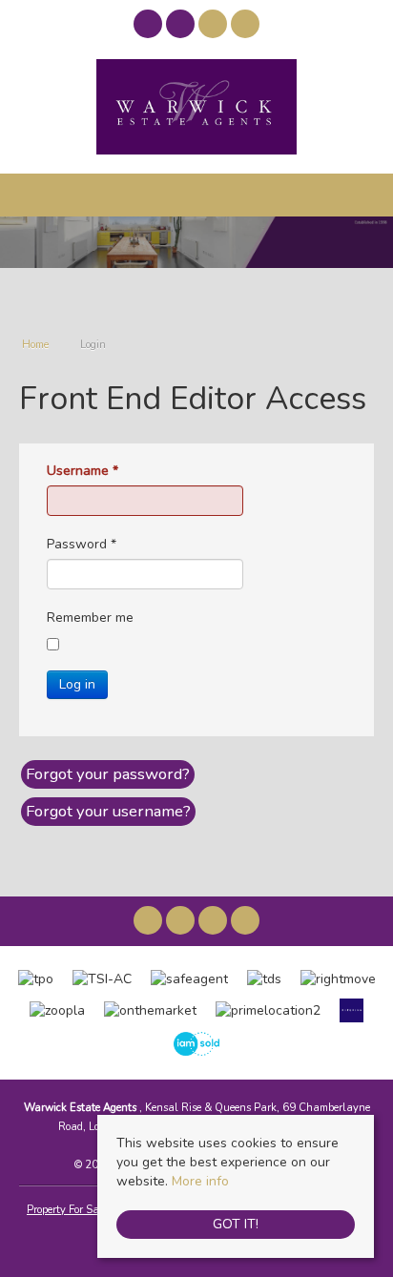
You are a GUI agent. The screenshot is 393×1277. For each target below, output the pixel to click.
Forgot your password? (108, 774)
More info (200, 1181)
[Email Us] (213, 24)
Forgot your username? (108, 811)
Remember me (90, 617)
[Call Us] (245, 24)
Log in (77, 684)
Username (82, 471)
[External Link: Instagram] (182, 27)
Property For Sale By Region (93, 1210)
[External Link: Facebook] (150, 27)
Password (81, 544)
